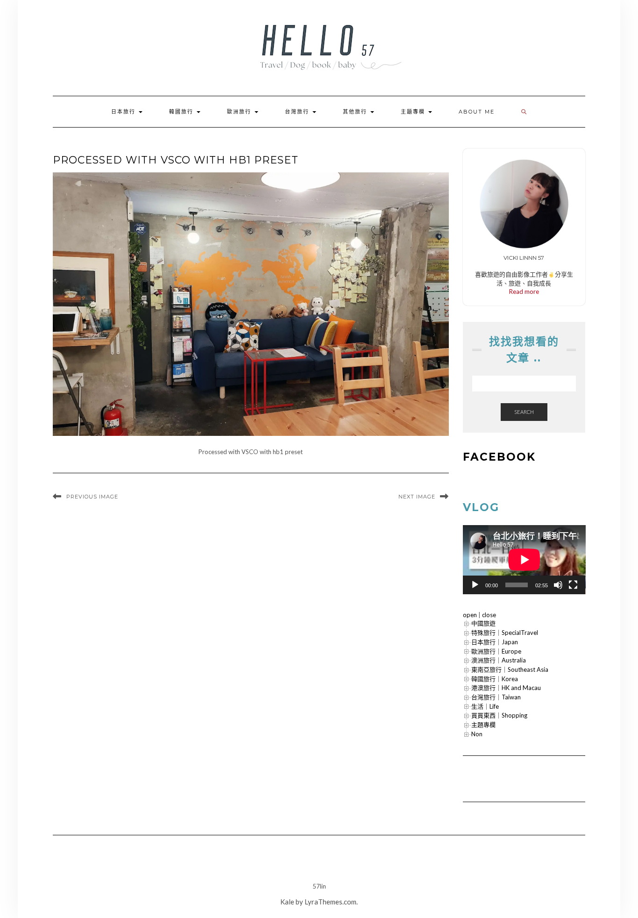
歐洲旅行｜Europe (496, 651)
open (470, 615)
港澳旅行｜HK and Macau (506, 687)
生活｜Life (485, 706)
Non (476, 734)
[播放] (475, 585)
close (489, 615)
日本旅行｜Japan (494, 642)
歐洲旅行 (240, 111)
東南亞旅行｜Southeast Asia (509, 669)
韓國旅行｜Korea (494, 679)
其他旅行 (356, 111)
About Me (477, 111)
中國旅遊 (483, 623)
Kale (287, 901)
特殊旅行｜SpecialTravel (504, 632)
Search (524, 412)
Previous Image (92, 496)
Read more (524, 291)
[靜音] (558, 585)
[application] (524, 559)
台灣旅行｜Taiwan (496, 697)
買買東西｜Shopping (499, 715)
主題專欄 (414, 111)
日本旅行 (124, 111)
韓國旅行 (182, 111)
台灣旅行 (298, 111)
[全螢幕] (573, 585)
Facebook (499, 456)
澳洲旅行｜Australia (498, 660)
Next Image (416, 496)
